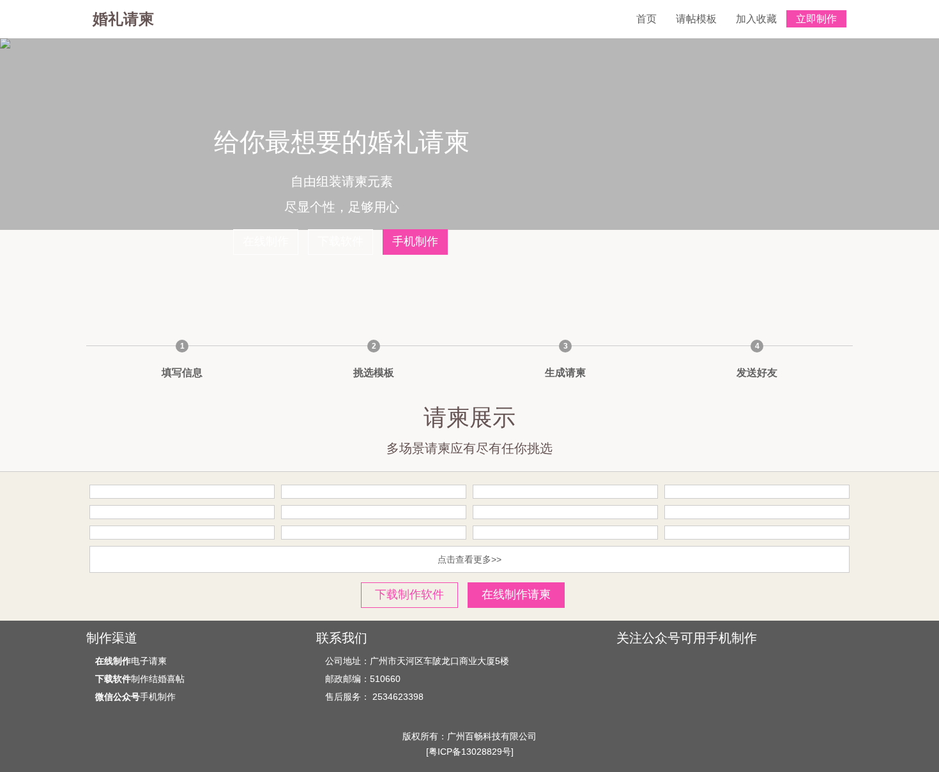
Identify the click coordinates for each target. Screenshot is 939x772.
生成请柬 (565, 372)
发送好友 (757, 372)
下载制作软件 (409, 594)
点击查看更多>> (469, 559)
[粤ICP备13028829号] (470, 751)
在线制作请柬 (516, 594)
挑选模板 (373, 372)
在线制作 (266, 241)
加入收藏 (756, 18)
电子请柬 (131, 661)
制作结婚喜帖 (140, 679)
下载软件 (340, 241)
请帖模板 (696, 18)
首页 (646, 18)
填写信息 (182, 372)
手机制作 (415, 241)
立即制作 (816, 18)
